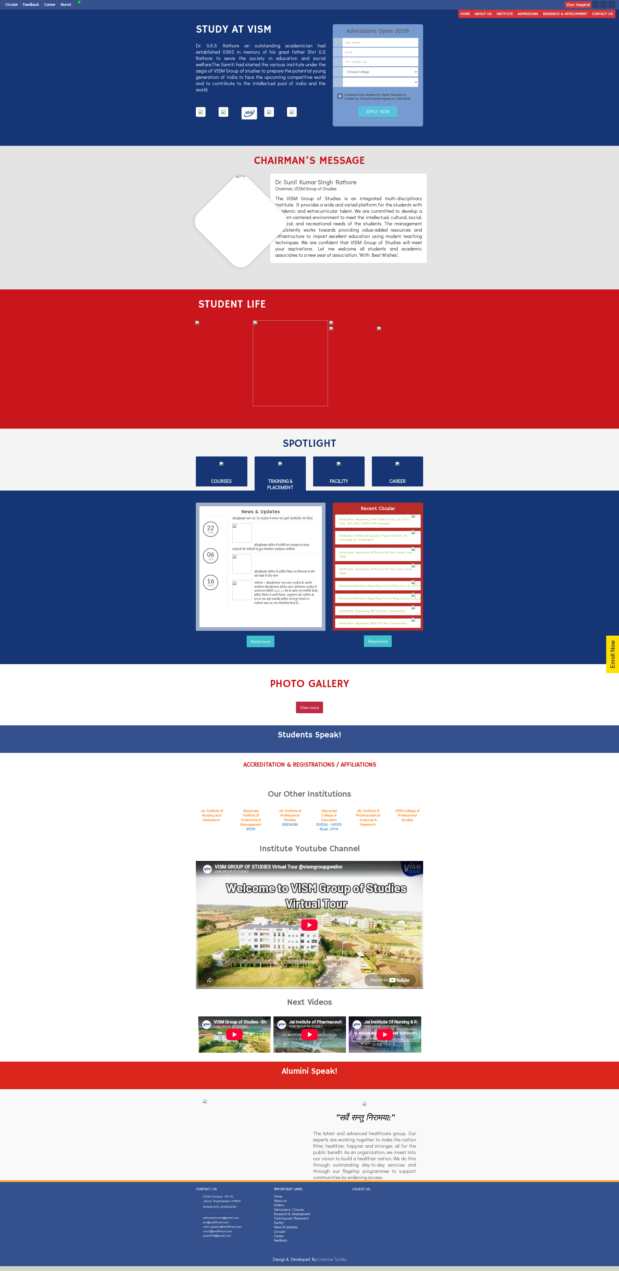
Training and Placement (291, 1218)
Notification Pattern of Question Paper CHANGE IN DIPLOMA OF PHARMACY (373, 537)
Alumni (65, 4)
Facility (278, 1222)
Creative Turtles (331, 1259)
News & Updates (286, 1227)
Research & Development (565, 14)
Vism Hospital (578, 4)
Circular (11, 4)
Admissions (528, 14)
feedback (280, 1240)
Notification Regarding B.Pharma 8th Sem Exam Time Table (375, 554)
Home (465, 14)
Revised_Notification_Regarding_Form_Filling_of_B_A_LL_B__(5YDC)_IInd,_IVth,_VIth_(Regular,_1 (403, 598)
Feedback (31, 4)
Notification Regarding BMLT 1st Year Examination (373, 623)
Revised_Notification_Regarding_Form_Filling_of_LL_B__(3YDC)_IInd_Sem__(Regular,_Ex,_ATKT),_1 (404, 585)
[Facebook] (595, 4)
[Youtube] (603, 4)
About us (483, 14)
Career (49, 4)
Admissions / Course (289, 1209)
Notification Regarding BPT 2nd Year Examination (372, 611)
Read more (260, 641)
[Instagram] (611, 4)
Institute (505, 14)
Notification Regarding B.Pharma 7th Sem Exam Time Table (375, 571)
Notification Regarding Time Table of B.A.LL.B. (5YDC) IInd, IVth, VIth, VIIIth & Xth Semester (374, 521)
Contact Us (602, 14)
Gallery (279, 1205)
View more (309, 707)
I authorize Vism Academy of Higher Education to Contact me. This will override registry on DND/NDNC (377, 96)
